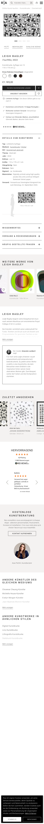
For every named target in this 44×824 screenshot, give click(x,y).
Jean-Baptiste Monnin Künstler (16, 602)
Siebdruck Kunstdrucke (12, 638)
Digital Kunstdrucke (11, 626)
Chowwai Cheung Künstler (13, 589)
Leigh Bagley (13, 56)
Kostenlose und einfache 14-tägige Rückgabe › (22, 107)
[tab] (22, 138)
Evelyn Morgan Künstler (12, 598)
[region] (22, 482)
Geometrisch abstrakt (14, 150)
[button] (41, 3)
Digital (23, 147)
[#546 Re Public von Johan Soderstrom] (22, 414)
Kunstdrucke (25, 8)
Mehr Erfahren (30, 813)
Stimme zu (12, 819)
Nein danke (32, 819)
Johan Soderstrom (20, 431)
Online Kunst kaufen (10, 8)
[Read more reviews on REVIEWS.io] (22, 463)
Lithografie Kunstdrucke (12, 634)
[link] (31, 3)
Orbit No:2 (14, 296)
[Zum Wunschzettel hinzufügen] (39, 93)
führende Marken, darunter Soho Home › (20, 119)
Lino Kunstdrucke (10, 630)
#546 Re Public (15, 428)
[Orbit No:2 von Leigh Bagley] (22, 281)
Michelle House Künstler (13, 593)
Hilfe (6, 47)
